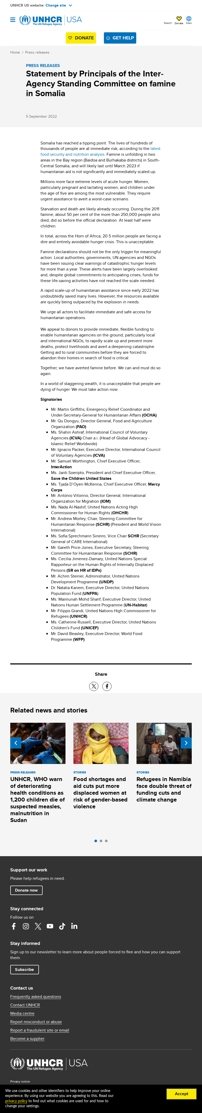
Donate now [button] (26, 890)
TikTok (62, 926)
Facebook (13, 926)
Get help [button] (123, 37)
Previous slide (15, 742)
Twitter (37, 926)
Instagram (25, 926)
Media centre (22, 1013)
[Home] (37, 20)
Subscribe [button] (24, 969)
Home (15, 52)
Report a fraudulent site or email (39, 1030)
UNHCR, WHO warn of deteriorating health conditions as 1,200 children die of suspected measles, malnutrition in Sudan (37, 799)
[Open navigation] (12, 20)
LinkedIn (74, 926)
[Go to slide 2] (102, 842)
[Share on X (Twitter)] (93, 686)
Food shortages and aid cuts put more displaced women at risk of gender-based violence (100, 793)
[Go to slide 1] (97, 842)
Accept (181, 1094)
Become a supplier (27, 1039)
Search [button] (168, 23)
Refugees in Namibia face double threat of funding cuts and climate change (164, 789)
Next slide (186, 742)
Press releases (37, 52)
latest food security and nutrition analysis (100, 151)
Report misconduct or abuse (36, 1022)
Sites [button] (189, 23)
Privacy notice (20, 1081)
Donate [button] (179, 23)
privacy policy (16, 1101)
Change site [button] (56, 5)
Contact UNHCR (25, 1005)
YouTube (50, 926)
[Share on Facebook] (107, 686)
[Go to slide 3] (107, 842)
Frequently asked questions (35, 997)
